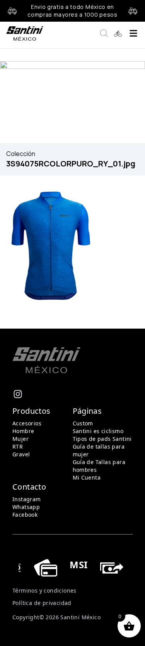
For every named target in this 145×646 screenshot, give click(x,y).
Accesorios (26, 423)
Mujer (20, 438)
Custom (83, 423)
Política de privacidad (42, 603)
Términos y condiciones (44, 590)
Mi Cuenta (87, 477)
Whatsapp (26, 507)
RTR (17, 446)
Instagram (26, 499)
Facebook (25, 514)
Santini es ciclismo (98, 431)
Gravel (21, 454)
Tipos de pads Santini (102, 438)
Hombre (23, 431)
